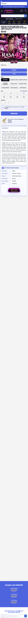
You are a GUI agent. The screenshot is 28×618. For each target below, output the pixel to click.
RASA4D (14, 113)
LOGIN (14, 73)
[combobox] (12, 16)
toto (25, 154)
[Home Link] (9, 11)
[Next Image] (25, 49)
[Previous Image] (2, 49)
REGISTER (14, 70)
